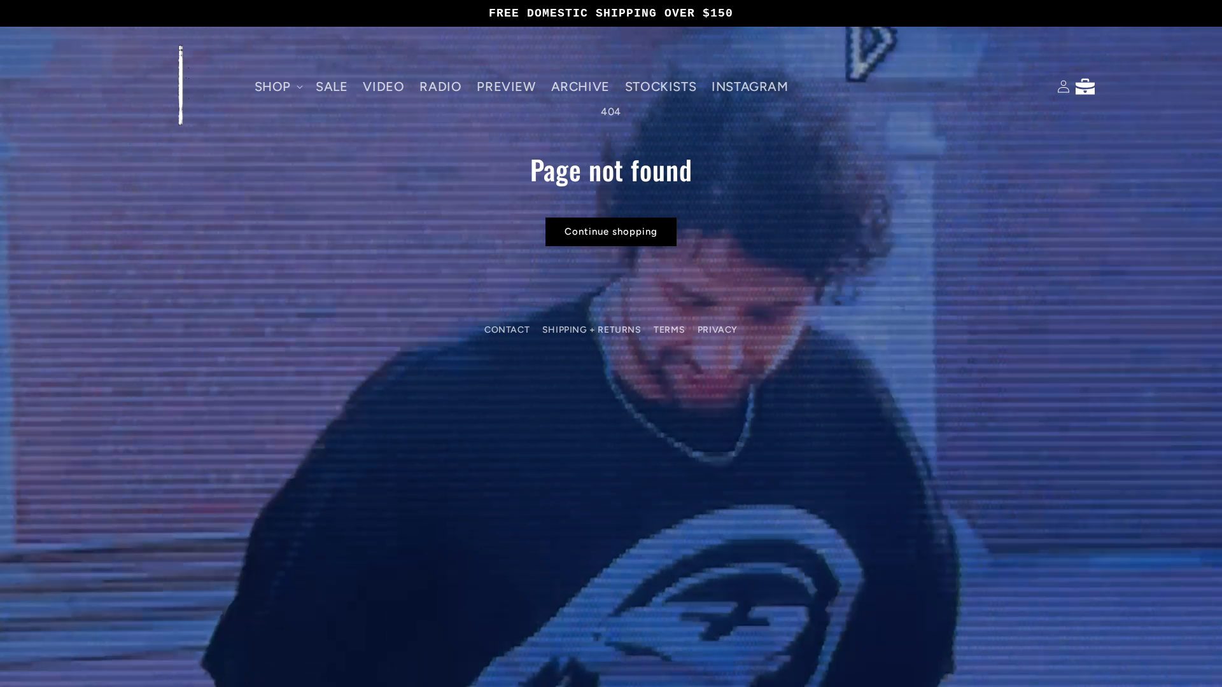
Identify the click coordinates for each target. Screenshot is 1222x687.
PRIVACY (718, 329)
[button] (277, 86)
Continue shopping (611, 231)
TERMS (669, 329)
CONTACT (507, 329)
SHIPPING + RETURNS (592, 329)
